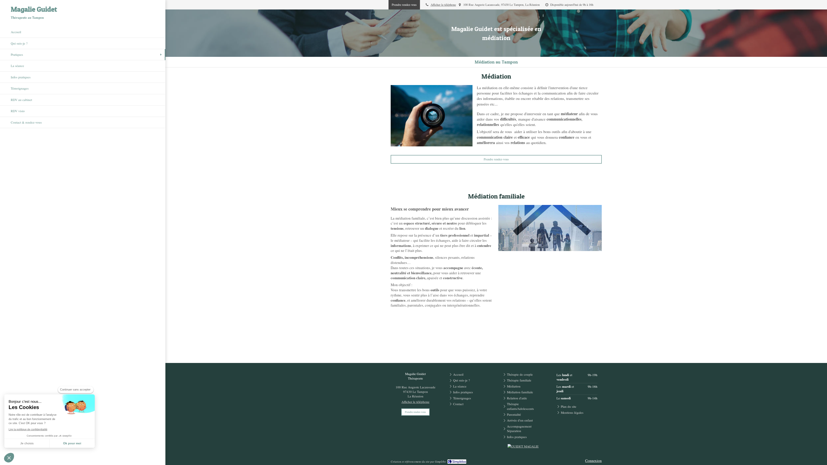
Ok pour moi (72, 443)
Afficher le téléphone (443, 5)
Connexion (593, 460)
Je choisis (27, 443)
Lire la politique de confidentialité (28, 429)
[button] (9, 458)
